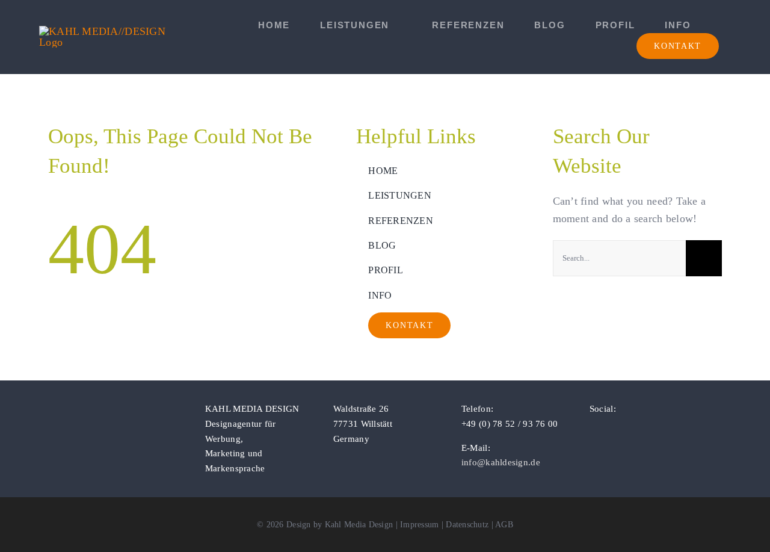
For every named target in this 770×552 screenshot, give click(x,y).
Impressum (419, 524)
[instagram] (612, 430)
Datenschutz (467, 524)
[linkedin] (631, 430)
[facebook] (593, 430)
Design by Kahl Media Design (339, 524)
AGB (504, 524)
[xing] (651, 430)
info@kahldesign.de (500, 462)
